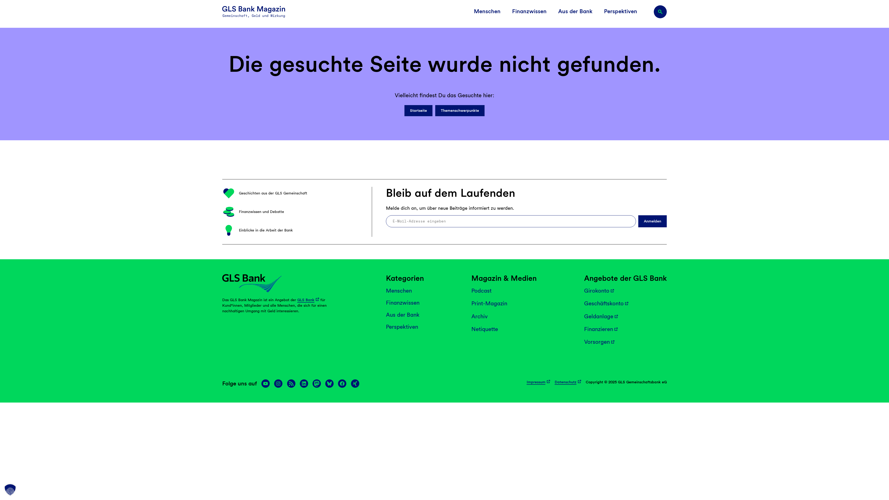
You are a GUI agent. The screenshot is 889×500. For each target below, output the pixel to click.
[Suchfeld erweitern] (660, 11)
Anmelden (652, 221)
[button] (10, 490)
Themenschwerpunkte (460, 110)
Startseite (418, 110)
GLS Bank (305, 300)
